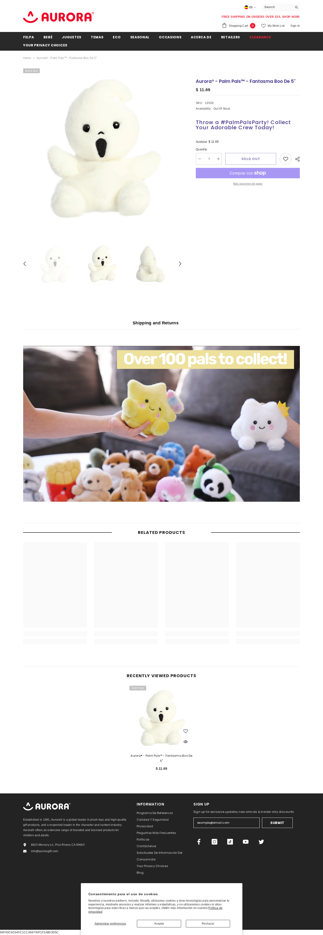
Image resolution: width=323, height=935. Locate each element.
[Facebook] (198, 841)
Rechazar (208, 923)
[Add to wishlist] (286, 159)
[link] (55, 633)
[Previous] (24, 263)
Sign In (295, 25)
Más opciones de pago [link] (247, 183)
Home (27, 58)
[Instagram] (214, 841)
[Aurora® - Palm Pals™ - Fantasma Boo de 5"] (161, 718)
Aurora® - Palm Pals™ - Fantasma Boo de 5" (161, 758)
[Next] (180, 263)
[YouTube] (245, 841)
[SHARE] (296, 159)
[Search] (281, 7)
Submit (277, 822)
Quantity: (205, 150)
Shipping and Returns (156, 323)
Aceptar (159, 923)
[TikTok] (230, 841)
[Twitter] (261, 841)
